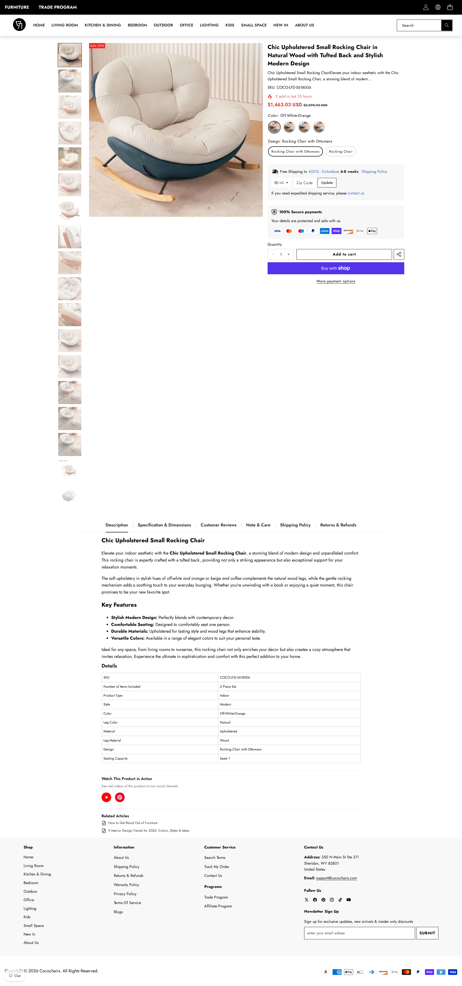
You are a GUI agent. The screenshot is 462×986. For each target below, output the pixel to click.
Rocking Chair (341, 151)
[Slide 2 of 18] (70, 81)
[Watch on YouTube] (106, 797)
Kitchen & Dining (37, 874)
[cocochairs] (19, 25)
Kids (27, 917)
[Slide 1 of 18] (70, 55)
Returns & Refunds (338, 525)
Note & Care (258, 525)
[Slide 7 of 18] (70, 211)
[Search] (446, 25)
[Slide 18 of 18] (70, 496)
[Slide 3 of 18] (70, 107)
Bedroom (31, 883)
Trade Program (216, 897)
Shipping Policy (295, 525)
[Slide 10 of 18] (70, 289)
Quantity (275, 244)
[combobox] (424, 25)
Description (117, 525)
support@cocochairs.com (336, 878)
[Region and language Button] (437, 7)
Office (29, 900)
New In (29, 934)
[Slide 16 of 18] (70, 444)
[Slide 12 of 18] (70, 341)
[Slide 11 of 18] (70, 315)
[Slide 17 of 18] (70, 470)
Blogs (118, 912)
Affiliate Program (218, 906)
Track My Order (216, 866)
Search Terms (214, 857)
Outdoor (30, 891)
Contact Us (213, 875)
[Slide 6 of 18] (70, 185)
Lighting (30, 908)
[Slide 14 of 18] (70, 393)
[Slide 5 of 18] (70, 159)
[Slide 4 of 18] (70, 133)
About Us (31, 942)
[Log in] (425, 7)
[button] (449, 7)
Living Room (34, 865)
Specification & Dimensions (164, 525)
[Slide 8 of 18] (70, 237)
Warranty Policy (126, 884)
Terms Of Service (127, 902)
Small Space (34, 925)
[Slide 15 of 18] (70, 418)
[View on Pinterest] (120, 797)
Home (28, 857)
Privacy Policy (125, 894)
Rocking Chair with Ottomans (295, 151)
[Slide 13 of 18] (70, 367)
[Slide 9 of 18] (70, 263)
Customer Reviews (219, 525)
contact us (356, 193)
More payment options (336, 281)
